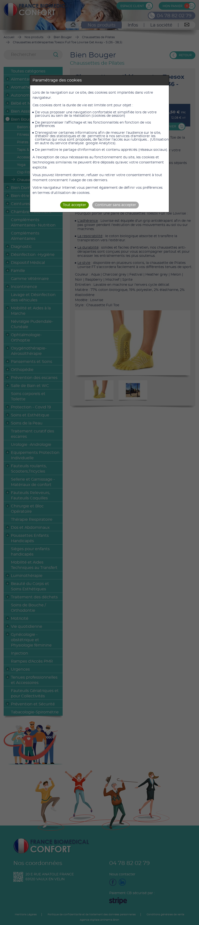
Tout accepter (74, 205)
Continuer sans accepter (115, 205)
